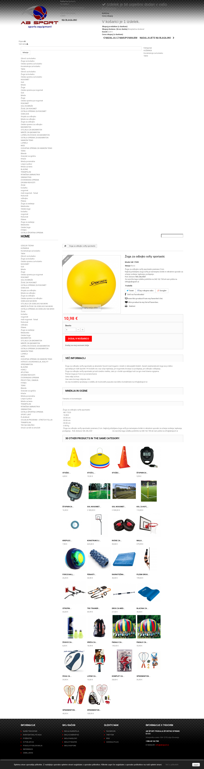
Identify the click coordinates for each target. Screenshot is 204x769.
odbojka (24, 198)
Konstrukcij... (94, 541)
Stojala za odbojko (28, 116)
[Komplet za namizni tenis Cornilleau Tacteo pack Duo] (124, 660)
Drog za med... (118, 608)
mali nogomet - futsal (29, 193)
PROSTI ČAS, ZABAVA (29, 380)
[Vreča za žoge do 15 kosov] (99, 626)
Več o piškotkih (171, 764)
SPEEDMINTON (27, 364)
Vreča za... (92, 642)
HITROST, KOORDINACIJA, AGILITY (34, 362)
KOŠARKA (148, 50)
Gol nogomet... (94, 507)
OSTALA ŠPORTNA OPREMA (32, 233)
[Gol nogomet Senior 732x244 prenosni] (124, 491)
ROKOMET (25, 103)
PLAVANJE (25, 417)
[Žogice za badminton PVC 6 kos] (74, 626)
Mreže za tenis (26, 167)
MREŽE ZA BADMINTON (30, 132)
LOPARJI (24, 143)
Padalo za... (117, 642)
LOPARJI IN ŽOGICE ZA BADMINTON (35, 135)
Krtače (23, 159)
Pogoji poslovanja (32, 746)
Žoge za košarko (28, 61)
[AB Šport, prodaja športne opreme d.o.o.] (39, 17)
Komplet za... (118, 676)
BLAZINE (24, 169)
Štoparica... (142, 473)
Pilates (23, 201)
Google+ (163, 291)
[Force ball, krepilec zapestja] (74, 559)
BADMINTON (26, 127)
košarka (24, 188)
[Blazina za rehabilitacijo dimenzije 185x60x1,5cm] (149, 592)
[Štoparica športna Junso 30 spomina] (74, 491)
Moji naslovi (70, 738)
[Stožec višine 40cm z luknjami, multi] (124, 457)
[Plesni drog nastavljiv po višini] (149, 559)
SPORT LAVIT (26, 414)
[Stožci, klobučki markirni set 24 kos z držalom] (99, 457)
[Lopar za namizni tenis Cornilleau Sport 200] (99, 660)
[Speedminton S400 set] (99, 694)
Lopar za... (92, 676)
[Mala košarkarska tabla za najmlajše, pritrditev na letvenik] (149, 525)
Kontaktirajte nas (32, 735)
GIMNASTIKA (26, 177)
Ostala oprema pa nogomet (32, 90)
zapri (196, 765)
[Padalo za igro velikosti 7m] (124, 626)
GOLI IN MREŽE (27, 106)
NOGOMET (25, 79)
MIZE (23, 145)
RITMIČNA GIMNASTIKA (30, 175)
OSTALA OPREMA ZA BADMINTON (34, 138)
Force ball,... (68, 574)
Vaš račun (23, 44)
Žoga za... (67, 676)
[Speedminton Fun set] (149, 660)
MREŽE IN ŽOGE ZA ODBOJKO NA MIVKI (37, 306)
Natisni (132, 306)
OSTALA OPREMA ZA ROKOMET (33, 111)
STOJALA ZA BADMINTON (31, 130)
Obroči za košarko (28, 58)
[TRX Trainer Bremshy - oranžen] (99, 592)
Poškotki (27, 738)
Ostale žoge (25, 209)
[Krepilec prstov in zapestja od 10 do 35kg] (74, 525)
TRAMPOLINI (26, 172)
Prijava (21, 41)
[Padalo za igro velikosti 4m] (149, 626)
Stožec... (66, 473)
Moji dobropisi (71, 735)
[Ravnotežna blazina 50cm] (124, 559)
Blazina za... (142, 608)
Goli (22, 82)
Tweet (131, 291)
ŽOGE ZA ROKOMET (29, 109)
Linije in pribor (26, 164)
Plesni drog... (143, 574)
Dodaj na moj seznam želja (77, 345)
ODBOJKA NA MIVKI (29, 301)
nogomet (24, 190)
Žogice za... (67, 642)
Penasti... (91, 574)
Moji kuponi (70, 746)
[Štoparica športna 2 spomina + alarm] (149, 457)
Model (127, 262)
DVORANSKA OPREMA (30, 180)
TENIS (23, 151)
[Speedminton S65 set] (74, 694)
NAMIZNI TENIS (27, 140)
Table (146, 56)
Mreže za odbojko (28, 119)
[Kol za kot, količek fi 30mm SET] (149, 491)
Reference (28, 749)
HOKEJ (23, 370)
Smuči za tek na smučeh (30, 428)
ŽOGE (23, 185)
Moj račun (68, 725)
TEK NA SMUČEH (27, 425)
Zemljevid (28, 753)
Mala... (140, 541)
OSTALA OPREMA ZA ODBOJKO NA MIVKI (37, 309)
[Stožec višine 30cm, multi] (74, 457)
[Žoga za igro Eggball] (74, 660)
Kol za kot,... (142, 507)
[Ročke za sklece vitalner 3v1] (124, 525)
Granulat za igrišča (28, 156)
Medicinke (25, 206)
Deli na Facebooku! (135, 294)
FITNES (24, 230)
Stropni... (67, 608)
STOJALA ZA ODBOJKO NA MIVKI (34, 304)
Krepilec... (67, 541)
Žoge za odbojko (28, 122)
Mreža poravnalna (28, 161)
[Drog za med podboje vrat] (124, 592)
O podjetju (28, 742)
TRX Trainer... (93, 608)
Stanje (127, 266)
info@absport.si (132, 282)
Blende (23, 153)
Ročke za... (117, 541)
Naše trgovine (30, 731)
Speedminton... (143, 676)
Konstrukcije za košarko (153, 53)
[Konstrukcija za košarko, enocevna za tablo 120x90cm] (99, 525)
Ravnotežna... (118, 574)
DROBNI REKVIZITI (28, 182)
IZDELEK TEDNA (27, 246)
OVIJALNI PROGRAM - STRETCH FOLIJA (36, 420)
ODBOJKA (25, 114)
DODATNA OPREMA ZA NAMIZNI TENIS (36, 148)
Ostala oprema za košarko (31, 64)
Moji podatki (70, 742)
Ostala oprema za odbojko (31, 124)
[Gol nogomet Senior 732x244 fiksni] (99, 491)
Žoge (23, 87)
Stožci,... (91, 473)
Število (68, 326)
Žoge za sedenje (27, 204)
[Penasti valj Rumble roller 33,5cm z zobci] (99, 559)
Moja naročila (71, 731)
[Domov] (65, 246)
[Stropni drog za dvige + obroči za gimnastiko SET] (74, 592)
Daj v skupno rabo (145, 291)
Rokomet (24, 196)
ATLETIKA (25, 372)
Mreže (23, 85)
